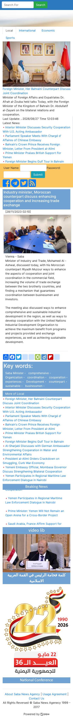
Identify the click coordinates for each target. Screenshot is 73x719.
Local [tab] (9, 30)
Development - (35, 381)
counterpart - (57, 381)
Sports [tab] (10, 38)
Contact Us (36, 698)
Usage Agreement (55, 694)
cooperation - (57, 377)
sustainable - (13, 386)
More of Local (14, 393)
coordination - (36, 377)
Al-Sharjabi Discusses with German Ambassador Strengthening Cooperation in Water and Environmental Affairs (36, 450)
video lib (37, 530)
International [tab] (27, 30)
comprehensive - (39, 373)
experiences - (14, 381)
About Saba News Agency (23, 694)
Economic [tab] (48, 30)
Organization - (15, 377)
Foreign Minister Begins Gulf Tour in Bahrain (34, 161)
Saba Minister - (15, 373)
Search (40, 5)
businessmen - (33, 386)
